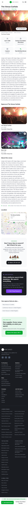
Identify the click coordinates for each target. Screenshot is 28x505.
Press (2, 398)
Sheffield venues (4, 474)
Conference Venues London (6, 411)
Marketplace (18, 366)
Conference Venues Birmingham (19, 451)
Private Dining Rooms (5, 418)
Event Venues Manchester (20, 446)
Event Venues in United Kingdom (10, 310)
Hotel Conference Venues (20, 411)
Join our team (18, 391)
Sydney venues (4, 492)
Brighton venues (4, 462)
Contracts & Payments (6, 368)
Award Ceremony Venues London (19, 429)
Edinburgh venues (5, 450)
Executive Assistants (5, 383)
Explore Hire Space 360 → (14, 332)
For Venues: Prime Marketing (19, 371)
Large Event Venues (18, 432)
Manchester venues (5, 445)
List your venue (18, 375)
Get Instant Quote (8, 502)
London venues (4, 443)
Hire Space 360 (4, 364)
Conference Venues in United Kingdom (12, 307)
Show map (14, 9)
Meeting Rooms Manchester (20, 448)
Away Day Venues (4, 420)
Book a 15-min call (15, 262)
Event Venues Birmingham (20, 454)
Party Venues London (19, 416)
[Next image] (25, 115)
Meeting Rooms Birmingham (20, 456)
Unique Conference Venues (6, 413)
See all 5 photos (22, 28)
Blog (2, 392)
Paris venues (3, 482)
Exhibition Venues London (6, 432)
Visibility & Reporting (5, 370)
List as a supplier (18, 377)
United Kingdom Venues (6, 32)
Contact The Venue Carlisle (20, 502)
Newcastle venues (5, 467)
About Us (3, 391)
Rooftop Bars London (19, 418)
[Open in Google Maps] (14, 223)
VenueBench (4, 394)
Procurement (4, 379)
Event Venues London (5, 426)
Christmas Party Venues (19, 413)
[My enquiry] (25, 2)
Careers (3, 396)
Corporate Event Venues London (19, 426)
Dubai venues (4, 485)
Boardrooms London (19, 423)
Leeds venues (4, 455)
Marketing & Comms (5, 385)
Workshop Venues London (20, 434)
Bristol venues (4, 452)
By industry (3, 372)
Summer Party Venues (5, 416)
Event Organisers (5, 381)
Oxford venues (4, 471)
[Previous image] (2, 115)
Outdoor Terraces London (6, 437)
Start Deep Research (15, 291)
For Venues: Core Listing (20, 373)
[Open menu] (2, 2)
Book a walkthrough (5, 374)
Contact (3, 400)
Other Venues (17, 32)
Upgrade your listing (19, 394)
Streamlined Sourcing (6, 366)
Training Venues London (6, 423)
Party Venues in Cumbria (8, 304)
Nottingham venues (5, 469)
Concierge (17, 368)
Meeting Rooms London (19, 420)
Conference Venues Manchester (19, 443)
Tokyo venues (4, 487)
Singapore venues (5, 490)
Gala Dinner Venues (5, 429)
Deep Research (18, 364)
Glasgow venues (4, 457)
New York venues (4, 480)
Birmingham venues (5, 448)
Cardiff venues (4, 464)
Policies (3, 402)
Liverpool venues (4, 459)
